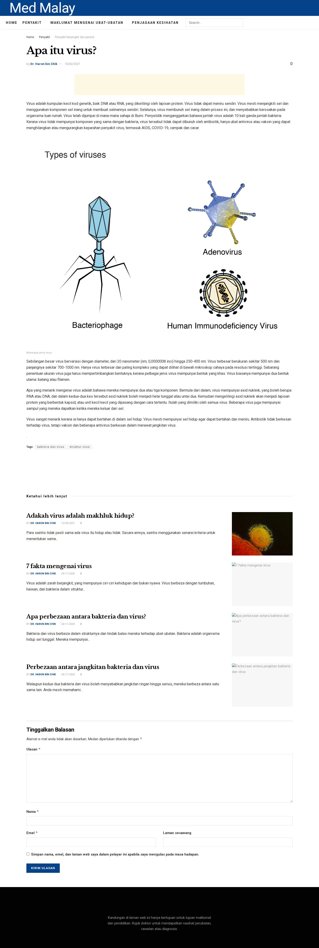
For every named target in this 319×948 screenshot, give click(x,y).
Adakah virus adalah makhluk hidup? (80, 515)
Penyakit (32, 23)
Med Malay (42, 8)
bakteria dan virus (50, 447)
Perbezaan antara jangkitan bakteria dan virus (92, 667)
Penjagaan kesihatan (155, 23)
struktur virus (80, 447)
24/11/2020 (67, 573)
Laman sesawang (177, 833)
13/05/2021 (67, 523)
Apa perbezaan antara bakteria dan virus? (86, 616)
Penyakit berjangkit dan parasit (74, 37)
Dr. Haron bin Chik (43, 64)
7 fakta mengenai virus (59, 566)
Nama (32, 811)
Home (11, 23)
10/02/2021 (72, 64)
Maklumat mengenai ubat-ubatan (86, 23)
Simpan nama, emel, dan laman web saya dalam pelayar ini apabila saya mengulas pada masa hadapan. (115, 854)
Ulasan (33, 749)
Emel (32, 833)
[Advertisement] (159, 84)
